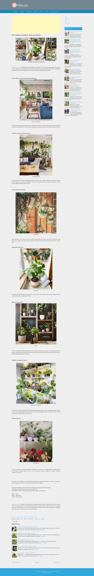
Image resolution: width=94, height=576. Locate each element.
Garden (14, 516)
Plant (47, 11)
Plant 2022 (29, 516)
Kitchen (35, 11)
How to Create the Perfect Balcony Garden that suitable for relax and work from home (76, 94)
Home (66, 16)
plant (26, 516)
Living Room (15, 11)
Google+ (32, 518)
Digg (43, 518)
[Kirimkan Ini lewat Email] (13, 521)
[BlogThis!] (14, 521)
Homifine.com (15, 67)
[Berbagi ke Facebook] (16, 521)
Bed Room (22, 11)
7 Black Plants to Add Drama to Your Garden (27, 526)
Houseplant (23, 516)
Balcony (56, 11)
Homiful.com (56, 571)
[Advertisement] (36, 25)
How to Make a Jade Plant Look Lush (25, 540)
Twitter (26, 518)
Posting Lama (57, 562)
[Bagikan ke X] (15, 521)
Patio (51, 11)
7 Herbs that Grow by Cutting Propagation (26, 533)
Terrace (41, 11)
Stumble (38, 518)
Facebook (20, 518)
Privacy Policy (67, 23)
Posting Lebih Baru (16, 562)
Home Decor (18, 516)
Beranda (37, 562)
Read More (42, 529)
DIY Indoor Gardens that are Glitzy (26, 35)
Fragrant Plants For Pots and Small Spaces (27, 553)
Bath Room (29, 11)
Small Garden (34, 516)
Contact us (67, 18)
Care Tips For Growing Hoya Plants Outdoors (27, 546)
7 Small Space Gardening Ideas (75, 69)
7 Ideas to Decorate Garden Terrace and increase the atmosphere (74, 61)
